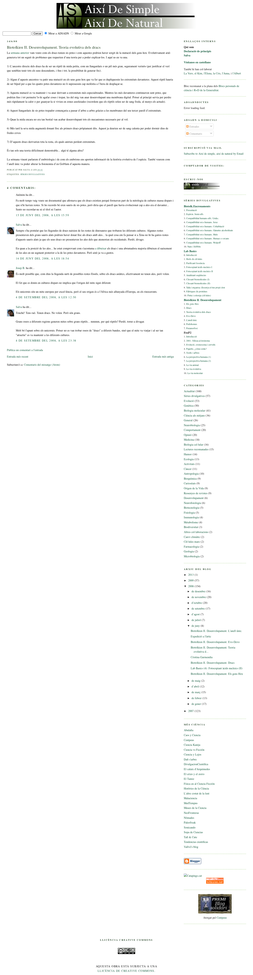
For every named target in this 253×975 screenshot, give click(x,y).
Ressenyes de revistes (195, 493)
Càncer (188, 469)
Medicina (189, 439)
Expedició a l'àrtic (201, 636)
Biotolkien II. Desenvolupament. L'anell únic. (216, 631)
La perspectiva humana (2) (198, 360)
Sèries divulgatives (32, 174)
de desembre (199, 591)
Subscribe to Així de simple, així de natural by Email (214, 153)
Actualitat (189, 391)
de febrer (197, 698)
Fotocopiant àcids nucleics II (199, 271)
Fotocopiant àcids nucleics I (199, 267)
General (188, 420)
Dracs (189, 307)
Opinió (188, 435)
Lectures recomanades (196, 449)
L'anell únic (191, 320)
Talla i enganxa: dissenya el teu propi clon (205, 287)
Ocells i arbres (192, 352)
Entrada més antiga (163, 356)
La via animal (192, 364)
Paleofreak (190, 822)
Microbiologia (192, 556)
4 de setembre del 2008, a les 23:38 (46, 340)
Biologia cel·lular (193, 444)
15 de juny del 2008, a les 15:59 (42, 215)
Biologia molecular (194, 410)
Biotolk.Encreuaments (197, 206)
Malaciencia (190, 798)
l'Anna (225, 73)
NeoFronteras (191, 813)
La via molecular (195, 373)
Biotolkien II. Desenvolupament (202, 300)
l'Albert (236, 73)
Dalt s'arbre (190, 759)
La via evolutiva (193, 368)
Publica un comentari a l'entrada (25, 350)
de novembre (199, 597)
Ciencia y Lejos (192, 754)
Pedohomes (191, 324)
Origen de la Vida (194, 488)
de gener (197, 704)
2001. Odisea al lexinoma (198, 340)
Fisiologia (189, 512)
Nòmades (189, 818)
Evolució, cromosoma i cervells (200, 344)
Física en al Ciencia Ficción (199, 784)
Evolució (189, 401)
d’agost (196, 614)
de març (196, 692)
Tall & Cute (190, 837)
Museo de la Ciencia (195, 808)
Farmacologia (191, 546)
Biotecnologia (191, 507)
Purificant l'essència (195, 263)
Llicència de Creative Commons (126, 971)
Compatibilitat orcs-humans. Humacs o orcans (207, 238)
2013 (191, 574)
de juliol (197, 620)
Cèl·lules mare (192, 541)
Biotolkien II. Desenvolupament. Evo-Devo (215, 642)
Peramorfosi (192, 328)
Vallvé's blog (191, 847)
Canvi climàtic (192, 537)
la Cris (216, 73)
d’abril (196, 686)
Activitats (189, 464)
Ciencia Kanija (192, 745)
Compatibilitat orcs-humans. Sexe (202, 222)
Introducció (191, 255)
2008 (191, 586)
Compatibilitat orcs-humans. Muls (202, 234)
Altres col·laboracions (196, 532)
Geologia (189, 551)
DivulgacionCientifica (196, 764)
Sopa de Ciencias (193, 832)
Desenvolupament (194, 498)
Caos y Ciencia (192, 735)
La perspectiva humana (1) (198, 356)
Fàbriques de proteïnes (196, 291)
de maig (196, 680)
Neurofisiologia (192, 503)
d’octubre (197, 603)
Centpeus (189, 740)
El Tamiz (189, 779)
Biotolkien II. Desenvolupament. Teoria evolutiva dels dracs (54, 47)
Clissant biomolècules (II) (198, 283)
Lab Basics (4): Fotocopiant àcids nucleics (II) (217, 668)
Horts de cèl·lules (194, 258)
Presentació (191, 210)
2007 (191, 711)
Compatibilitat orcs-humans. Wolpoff (203, 242)
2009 (191, 580)
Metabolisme (191, 522)
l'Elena (207, 73)
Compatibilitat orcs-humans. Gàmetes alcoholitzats (209, 230)
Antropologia (191, 473)
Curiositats (190, 483)
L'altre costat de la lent (196, 793)
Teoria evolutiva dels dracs (198, 311)
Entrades (194, 126)
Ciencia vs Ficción (194, 750)
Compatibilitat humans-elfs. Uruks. (202, 218)
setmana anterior (20, 53)
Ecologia (189, 459)
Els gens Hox (192, 303)
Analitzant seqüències (196, 275)
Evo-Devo (191, 315)
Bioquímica (190, 478)
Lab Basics (190, 251)
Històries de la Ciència (196, 788)
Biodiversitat (191, 527)
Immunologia (191, 517)
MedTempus (190, 803)
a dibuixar (100, 248)
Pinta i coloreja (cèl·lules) (199, 295)
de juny (196, 626)
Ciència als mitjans (194, 415)
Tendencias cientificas (196, 842)
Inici (90, 356)
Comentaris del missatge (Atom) (42, 364)
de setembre (199, 608)
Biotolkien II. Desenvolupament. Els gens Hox (217, 674)
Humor (188, 454)
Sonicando (189, 827)
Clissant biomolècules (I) (198, 279)
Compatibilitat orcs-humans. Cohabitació (205, 226)
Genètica (189, 405)
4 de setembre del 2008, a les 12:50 (46, 297)
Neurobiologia (192, 425)
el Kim (198, 73)
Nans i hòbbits (194, 246)
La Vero (188, 73)
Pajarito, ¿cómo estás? (196, 348)
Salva (19, 224)
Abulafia (188, 730)
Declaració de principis (197, 51)
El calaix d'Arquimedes (197, 769)
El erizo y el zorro (194, 774)
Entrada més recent (17, 356)
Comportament (192, 430)
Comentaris (195, 133)
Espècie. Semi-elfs (194, 214)
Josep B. (20, 268)
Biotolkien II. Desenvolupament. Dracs (212, 663)
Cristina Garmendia (201, 657)
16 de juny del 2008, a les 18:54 (42, 258)
